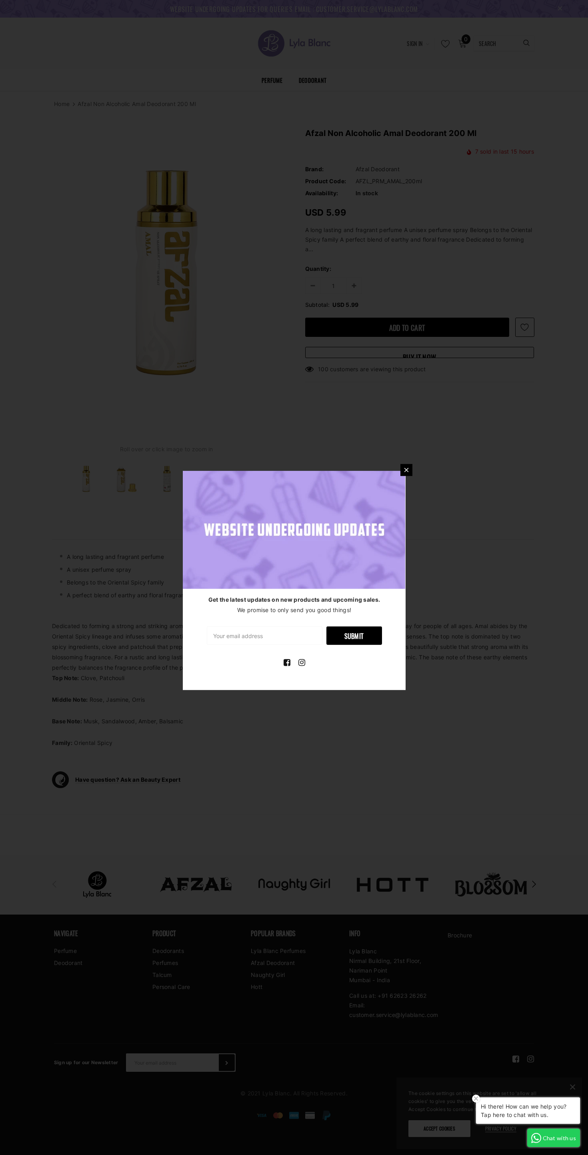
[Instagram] (301, 662)
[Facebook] (287, 662)
